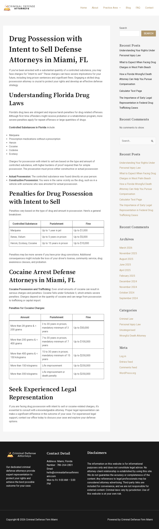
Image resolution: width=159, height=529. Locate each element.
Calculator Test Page (130, 90)
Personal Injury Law (130, 324)
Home (83, 7)
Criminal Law (126, 318)
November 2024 (128, 287)
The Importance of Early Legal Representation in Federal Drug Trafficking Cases (136, 102)
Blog (128, 7)
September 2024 (128, 298)
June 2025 (125, 264)
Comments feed (128, 367)
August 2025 (126, 258)
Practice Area (110, 7)
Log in (122, 356)
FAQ (138, 7)
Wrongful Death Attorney (132, 335)
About (95, 7)
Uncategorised (127, 330)
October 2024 (126, 292)
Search (123, 27)
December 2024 (128, 281)
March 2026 (125, 247)
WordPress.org (127, 373)
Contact (149, 7)
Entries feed (126, 361)
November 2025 (128, 253)
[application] (119, 8)
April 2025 (125, 270)
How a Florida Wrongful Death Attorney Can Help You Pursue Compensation (135, 79)
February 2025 (127, 275)
